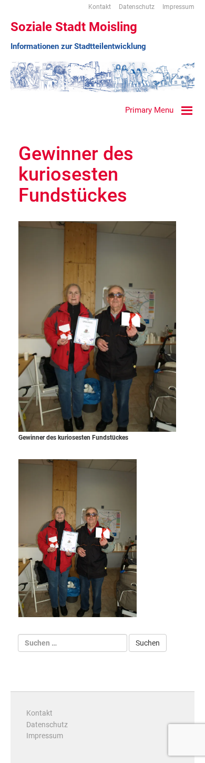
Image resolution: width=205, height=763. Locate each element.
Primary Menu (149, 110)
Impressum (178, 7)
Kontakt (99, 7)
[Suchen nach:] (72, 643)
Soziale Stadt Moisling (74, 26)
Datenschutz (137, 7)
